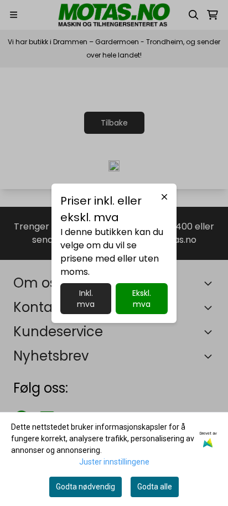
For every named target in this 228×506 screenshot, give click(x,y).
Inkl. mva (86, 299)
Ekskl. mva (141, 299)
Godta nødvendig (85, 486)
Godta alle (154, 486)
